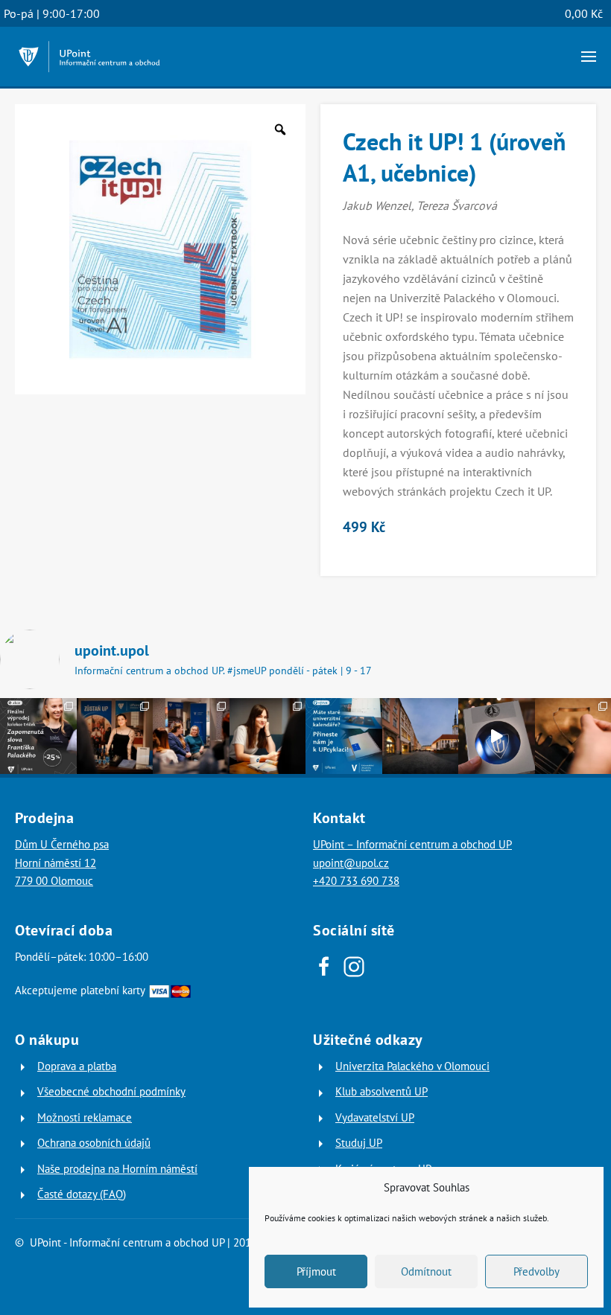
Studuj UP (358, 1143)
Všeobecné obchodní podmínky (111, 1091)
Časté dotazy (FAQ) (81, 1194)
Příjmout (316, 1271)
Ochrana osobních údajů (94, 1143)
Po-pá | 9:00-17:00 (52, 13)
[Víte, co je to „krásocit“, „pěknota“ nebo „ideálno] (38, 736)
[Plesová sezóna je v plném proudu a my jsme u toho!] (115, 736)
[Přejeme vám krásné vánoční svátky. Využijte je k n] (420, 736)
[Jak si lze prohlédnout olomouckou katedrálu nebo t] (191, 736)
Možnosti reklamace (84, 1117)
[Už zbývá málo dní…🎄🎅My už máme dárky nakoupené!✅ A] (496, 736)
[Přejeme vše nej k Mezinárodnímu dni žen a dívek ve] (267, 736)
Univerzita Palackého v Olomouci (412, 1066)
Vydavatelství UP (374, 1117)
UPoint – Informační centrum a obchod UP (412, 844)
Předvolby (536, 1271)
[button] (588, 56)
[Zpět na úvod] (89, 56)
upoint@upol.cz (351, 863)
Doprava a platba (76, 1066)
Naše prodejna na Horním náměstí (117, 1169)
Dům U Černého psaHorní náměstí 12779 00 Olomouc (62, 862)
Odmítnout (426, 1271)
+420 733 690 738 (356, 881)
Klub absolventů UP (381, 1091)
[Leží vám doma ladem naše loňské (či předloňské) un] (344, 736)
